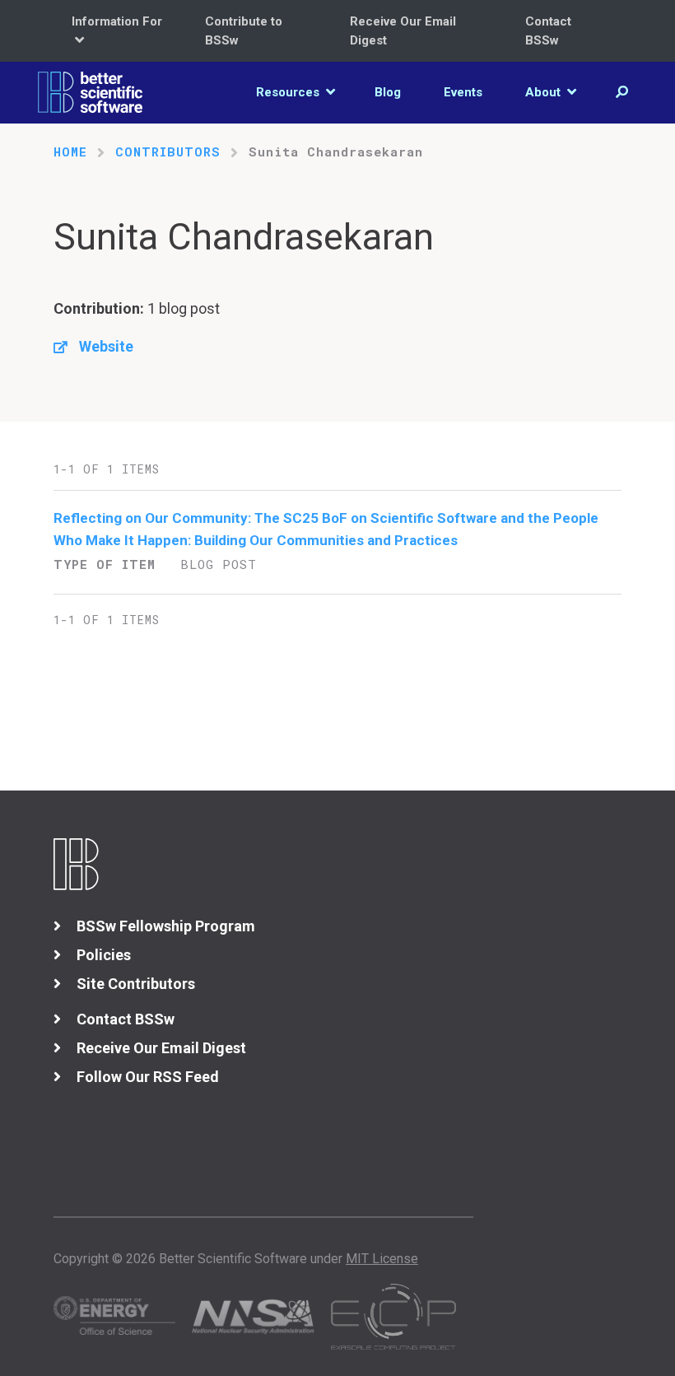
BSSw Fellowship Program (166, 926)
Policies (104, 954)
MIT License (382, 1258)
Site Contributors (136, 983)
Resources (289, 92)
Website (106, 346)
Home (70, 151)
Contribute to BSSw (243, 31)
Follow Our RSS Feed (148, 1076)
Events (463, 92)
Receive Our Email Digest (403, 31)
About (544, 92)
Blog (388, 92)
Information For (117, 21)
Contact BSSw (548, 31)
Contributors (168, 151)
